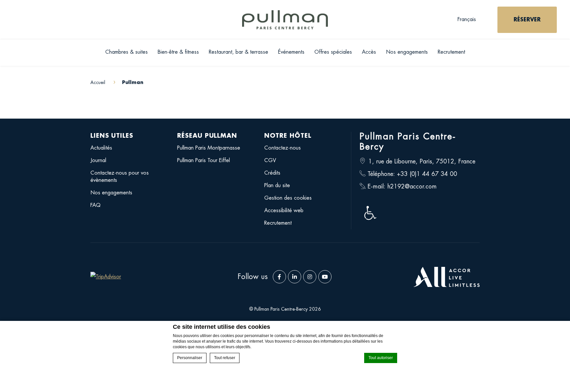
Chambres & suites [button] (126, 52)
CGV (270, 160)
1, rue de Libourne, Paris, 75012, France (421, 161)
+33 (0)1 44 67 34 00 (427, 174)
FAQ (95, 205)
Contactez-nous (282, 148)
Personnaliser (189, 357)
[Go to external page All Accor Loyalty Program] (447, 277)
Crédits (272, 173)
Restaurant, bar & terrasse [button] (238, 52)
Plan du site (277, 185)
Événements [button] (291, 52)
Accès (369, 52)
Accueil (98, 82)
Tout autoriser (380, 357)
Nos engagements (407, 52)
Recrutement (451, 52)
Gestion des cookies (288, 198)
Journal (98, 160)
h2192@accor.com (412, 186)
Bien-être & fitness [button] (178, 52)
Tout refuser (224, 357)
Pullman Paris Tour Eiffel (203, 160)
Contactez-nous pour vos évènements (119, 176)
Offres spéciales (333, 52)
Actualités (101, 148)
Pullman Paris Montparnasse (208, 148)
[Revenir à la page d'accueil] (285, 20)
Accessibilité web (283, 210)
